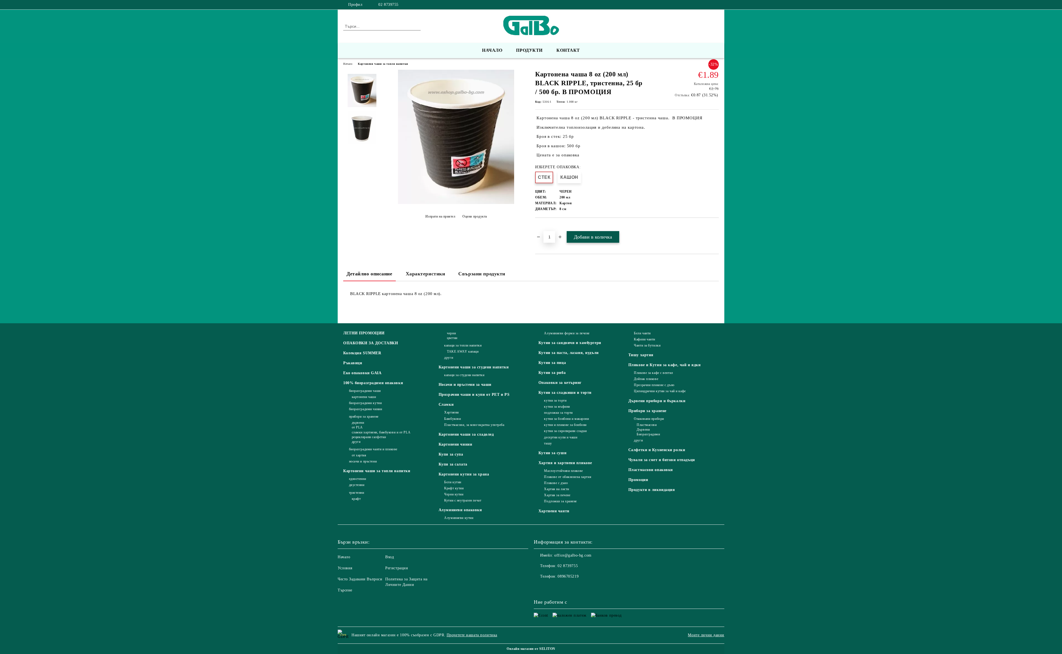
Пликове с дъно (556, 483)
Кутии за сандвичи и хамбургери (569, 343)
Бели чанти (642, 333)
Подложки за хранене (560, 501)
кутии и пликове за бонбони (565, 425)
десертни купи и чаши (560, 437)
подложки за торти (558, 413)
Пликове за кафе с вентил (653, 373)
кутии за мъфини (557, 407)
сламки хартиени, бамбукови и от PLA (381, 432)
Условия (345, 568)
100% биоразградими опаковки (373, 383)
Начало (492, 50)
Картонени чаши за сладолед (466, 434)
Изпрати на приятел (440, 216)
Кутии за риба (552, 373)
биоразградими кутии (365, 403)
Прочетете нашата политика (472, 635)
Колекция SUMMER (362, 353)
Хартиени (451, 412)
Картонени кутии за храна (464, 474)
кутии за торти (555, 400)
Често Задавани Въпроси (360, 579)
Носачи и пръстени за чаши (465, 384)
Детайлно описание (369, 273)
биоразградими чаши (365, 391)
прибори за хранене (364, 416)
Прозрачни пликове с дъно (654, 385)
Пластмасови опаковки (650, 470)
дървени (358, 423)
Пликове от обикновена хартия (567, 477)
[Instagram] (716, 5)
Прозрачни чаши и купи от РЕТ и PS (474, 394)
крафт (356, 499)
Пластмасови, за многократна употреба (474, 425)
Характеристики (425, 273)
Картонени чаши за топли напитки (383, 63)
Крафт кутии (454, 488)
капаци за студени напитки (464, 375)
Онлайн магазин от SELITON (531, 649)
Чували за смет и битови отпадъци (661, 460)
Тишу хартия (641, 355)
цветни (452, 338)
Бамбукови (452, 419)
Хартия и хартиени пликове (565, 463)
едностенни (357, 479)
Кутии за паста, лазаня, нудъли (568, 353)
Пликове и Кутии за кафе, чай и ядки (664, 365)
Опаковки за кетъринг (560, 383)
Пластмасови (647, 425)
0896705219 (568, 576)
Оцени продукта (474, 216)
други (356, 442)
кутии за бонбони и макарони (566, 419)
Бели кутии (452, 482)
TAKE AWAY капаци (462, 351)
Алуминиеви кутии (458, 518)
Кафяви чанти (644, 339)
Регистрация (396, 568)
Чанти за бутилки (647, 345)
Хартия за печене (557, 495)
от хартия (359, 455)
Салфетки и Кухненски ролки (656, 450)
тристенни (356, 493)
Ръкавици (352, 363)
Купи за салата (453, 464)
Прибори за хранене (647, 411)
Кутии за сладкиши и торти (565, 393)
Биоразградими (648, 434)
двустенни (357, 485)
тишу (548, 443)
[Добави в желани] (546, 227)
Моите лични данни (706, 635)
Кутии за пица (552, 363)
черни (451, 333)
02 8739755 (388, 4)
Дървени (643, 429)
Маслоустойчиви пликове (563, 471)
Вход (389, 557)
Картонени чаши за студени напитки (474, 367)
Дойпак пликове (646, 379)
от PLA (357, 427)
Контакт (568, 50)
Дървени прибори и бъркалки (657, 401)
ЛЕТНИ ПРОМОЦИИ (364, 333)
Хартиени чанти (553, 511)
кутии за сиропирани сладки (565, 431)
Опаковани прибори (649, 419)
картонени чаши (364, 397)
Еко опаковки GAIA (362, 373)
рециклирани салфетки (369, 437)
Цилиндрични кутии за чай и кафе (660, 391)
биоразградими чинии (365, 409)
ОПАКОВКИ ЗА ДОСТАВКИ (370, 343)
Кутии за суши (552, 453)
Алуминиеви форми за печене (567, 333)
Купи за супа (451, 454)
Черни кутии (453, 494)
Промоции (638, 480)
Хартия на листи (556, 489)
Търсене (345, 590)
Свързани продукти (481, 273)
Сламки (446, 404)
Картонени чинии (455, 444)
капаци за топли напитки (462, 345)
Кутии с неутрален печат (462, 500)
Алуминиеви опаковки (460, 510)
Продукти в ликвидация (651, 490)
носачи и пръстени (363, 461)
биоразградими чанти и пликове (373, 449)
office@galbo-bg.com (573, 555)
